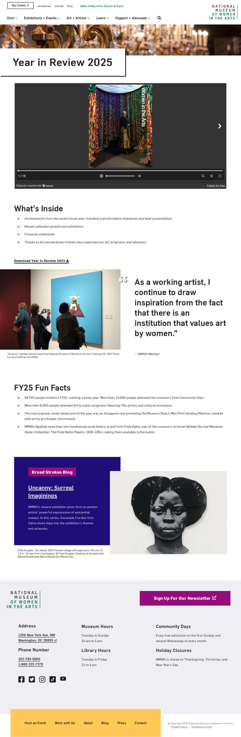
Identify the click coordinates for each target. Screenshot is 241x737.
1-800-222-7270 (30, 664)
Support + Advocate (131, 18)
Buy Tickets (19, 5)
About (88, 723)
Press (122, 723)
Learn (101, 18)
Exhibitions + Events (41, 18)
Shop (70, 6)
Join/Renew (44, 6)
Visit (11, 18)
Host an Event (35, 723)
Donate (59, 6)
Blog (105, 723)
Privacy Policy (180, 727)
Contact (141, 723)
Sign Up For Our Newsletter (182, 598)
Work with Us (65, 723)
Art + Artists (77, 18)
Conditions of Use (202, 727)
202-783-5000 (29, 659)
